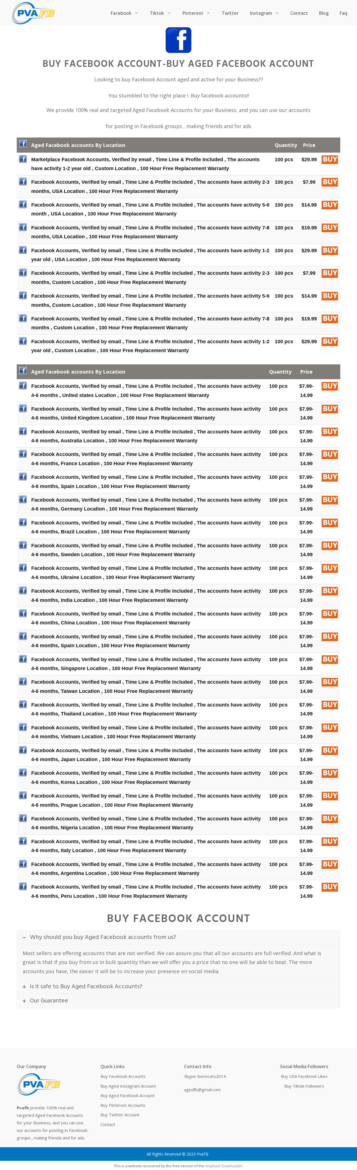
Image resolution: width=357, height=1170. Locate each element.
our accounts (294, 110)
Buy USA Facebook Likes (304, 1076)
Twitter (230, 13)
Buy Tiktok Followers (304, 1086)
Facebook (121, 13)
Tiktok (157, 13)
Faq (343, 13)
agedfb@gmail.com (202, 1089)
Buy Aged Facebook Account (127, 1095)
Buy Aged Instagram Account (128, 1086)
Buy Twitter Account (119, 1114)
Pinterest (192, 13)
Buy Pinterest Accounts (122, 1105)
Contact (299, 13)
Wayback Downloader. (224, 1165)
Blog (324, 13)
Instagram (261, 13)
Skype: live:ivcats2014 (205, 1076)
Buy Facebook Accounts (123, 1076)
